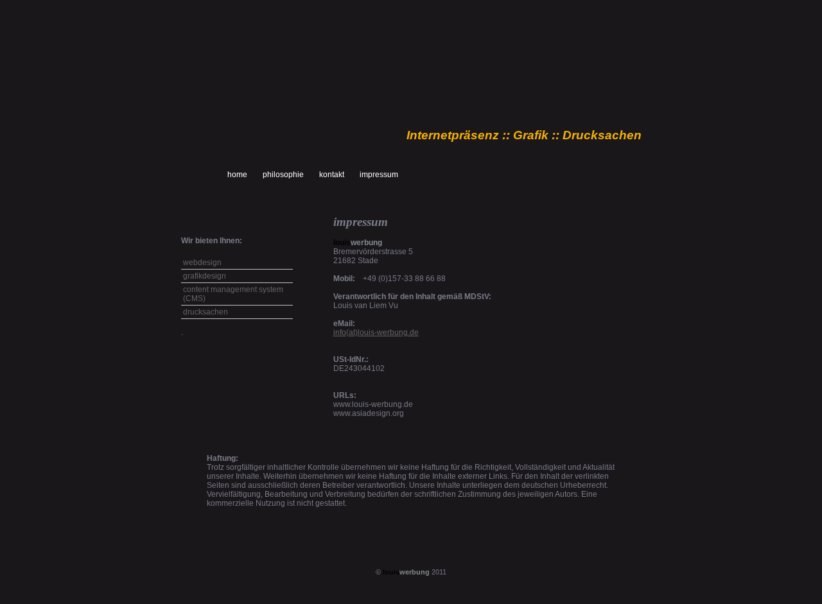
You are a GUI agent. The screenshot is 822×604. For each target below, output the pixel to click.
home (237, 174)
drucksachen (205, 311)
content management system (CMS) (233, 294)
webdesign (202, 262)
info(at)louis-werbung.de (376, 332)
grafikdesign (204, 276)
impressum (379, 174)
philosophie (283, 174)
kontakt (331, 174)
